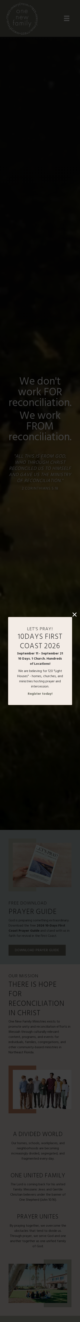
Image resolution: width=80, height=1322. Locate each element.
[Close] (74, 614)
